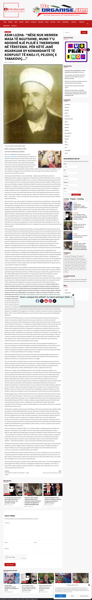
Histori (47, 22)
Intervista (52, 22)
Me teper (74, 22)
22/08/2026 (9, 505)
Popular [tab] (73, 199)
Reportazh (40, 22)
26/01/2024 (9, 62)
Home (4, 22)
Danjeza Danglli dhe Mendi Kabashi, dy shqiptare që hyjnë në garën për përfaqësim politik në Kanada (53, 500)
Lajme (15, 22)
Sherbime (81, 22)
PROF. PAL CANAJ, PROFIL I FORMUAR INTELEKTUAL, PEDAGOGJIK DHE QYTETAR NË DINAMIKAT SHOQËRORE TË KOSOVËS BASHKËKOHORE (33, 501)
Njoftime (67, 127)
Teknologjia (65, 22)
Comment (7, 522)
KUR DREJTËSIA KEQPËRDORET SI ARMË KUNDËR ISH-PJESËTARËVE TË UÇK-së (11, 588)
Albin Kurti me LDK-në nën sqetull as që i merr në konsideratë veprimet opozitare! (45, 588)
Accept (60, 596)
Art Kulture (33, 22)
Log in (66, 290)
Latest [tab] (67, 199)
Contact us (14, 25)
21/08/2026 (29, 506)
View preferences (84, 596)
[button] (89, 585)
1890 (14, 156)
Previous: (17, 473)
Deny (72, 596)
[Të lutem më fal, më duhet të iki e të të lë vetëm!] (68, 235)
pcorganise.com (34, 599)
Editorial (10, 22)
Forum (58, 22)
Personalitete (7, 32)
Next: (52, 472)
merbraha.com (11, 599)
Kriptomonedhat (69, 118)
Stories (66, 144)
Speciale (21, 22)
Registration (6, 25)
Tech (66, 147)
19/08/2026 (49, 505)
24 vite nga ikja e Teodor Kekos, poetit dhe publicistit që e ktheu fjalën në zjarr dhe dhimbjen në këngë (13, 500)
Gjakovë (8, 156)
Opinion (27, 22)
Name (6, 542)
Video (66, 153)
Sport (66, 141)
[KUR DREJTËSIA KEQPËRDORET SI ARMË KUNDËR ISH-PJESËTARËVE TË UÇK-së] (68, 206)
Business (67, 107)
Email (35, 542)
